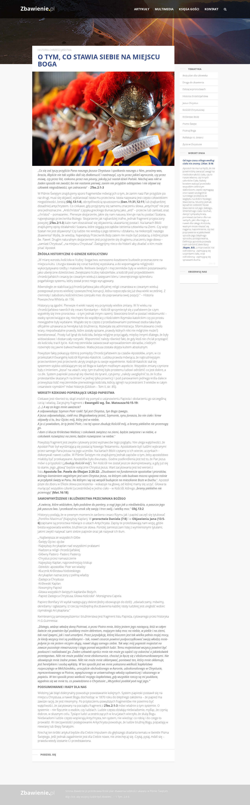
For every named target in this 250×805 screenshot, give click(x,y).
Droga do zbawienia (193, 82)
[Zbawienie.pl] (37, 7)
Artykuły (141, 9)
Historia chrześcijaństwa (195, 96)
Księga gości (189, 9)
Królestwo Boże (191, 116)
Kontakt (211, 9)
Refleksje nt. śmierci (193, 137)
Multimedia (164, 9)
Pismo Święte (190, 123)
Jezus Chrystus (190, 103)
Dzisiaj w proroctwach (194, 89)
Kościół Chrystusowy (193, 109)
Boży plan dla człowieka (195, 75)
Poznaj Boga (189, 130)
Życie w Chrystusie (192, 144)
